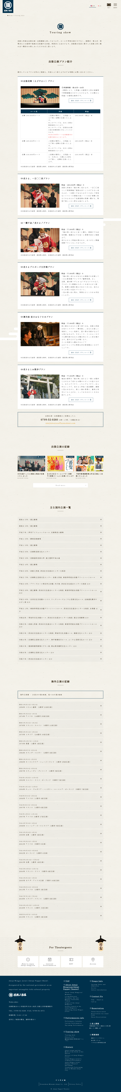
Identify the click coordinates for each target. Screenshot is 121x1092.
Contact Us (97, 996)
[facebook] (56, 1080)
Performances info (75, 1018)
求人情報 (95, 1023)
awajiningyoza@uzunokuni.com (60, 423)
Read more (60, 485)
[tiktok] (62, 1080)
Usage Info (97, 981)
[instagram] (60, 1080)
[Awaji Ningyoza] (8, 6)
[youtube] (65, 1080)
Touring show (72, 1031)
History (69, 1047)
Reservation (98, 1008)
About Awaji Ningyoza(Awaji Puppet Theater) (71, 987)
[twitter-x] (58, 1080)
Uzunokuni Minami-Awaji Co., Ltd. (53, 1084)
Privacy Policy (75, 1084)
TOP (68, 981)
